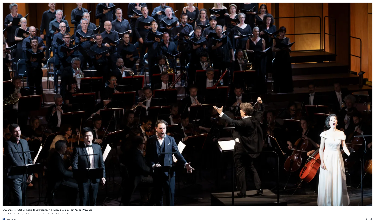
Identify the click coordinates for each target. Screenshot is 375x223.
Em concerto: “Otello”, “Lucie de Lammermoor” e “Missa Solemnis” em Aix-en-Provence (47, 210)
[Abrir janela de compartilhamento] (371, 218)
